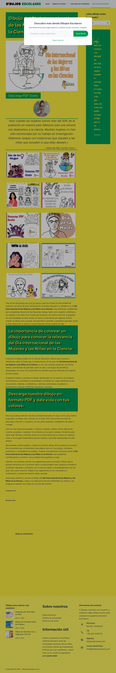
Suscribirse (81, 33)
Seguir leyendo (58, 40)
